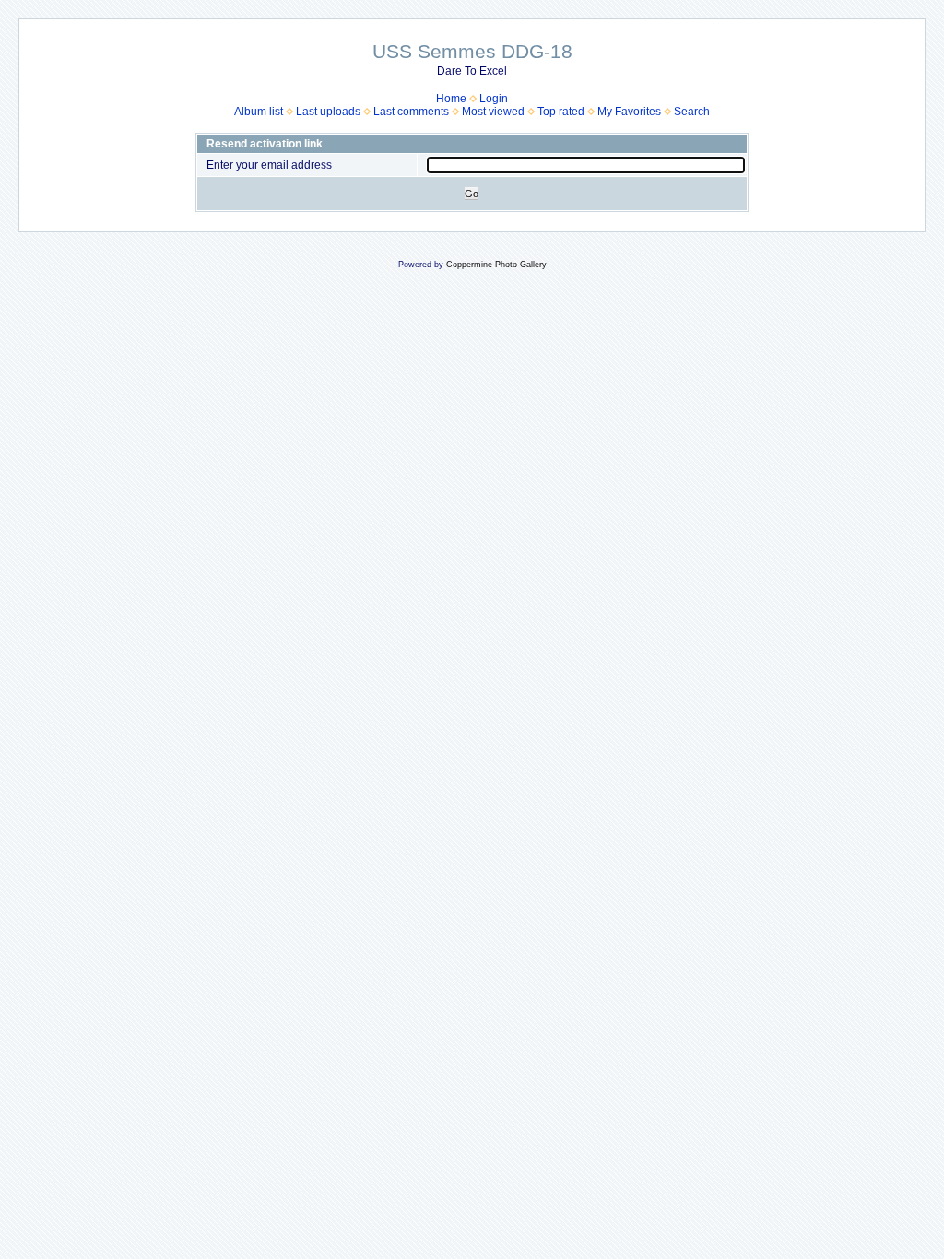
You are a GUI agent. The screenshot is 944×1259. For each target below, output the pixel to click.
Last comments (411, 111)
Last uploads (328, 111)
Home (451, 98)
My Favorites (629, 111)
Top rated (560, 111)
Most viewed (493, 111)
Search (692, 111)
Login (493, 98)
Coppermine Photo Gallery (496, 264)
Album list (258, 111)
